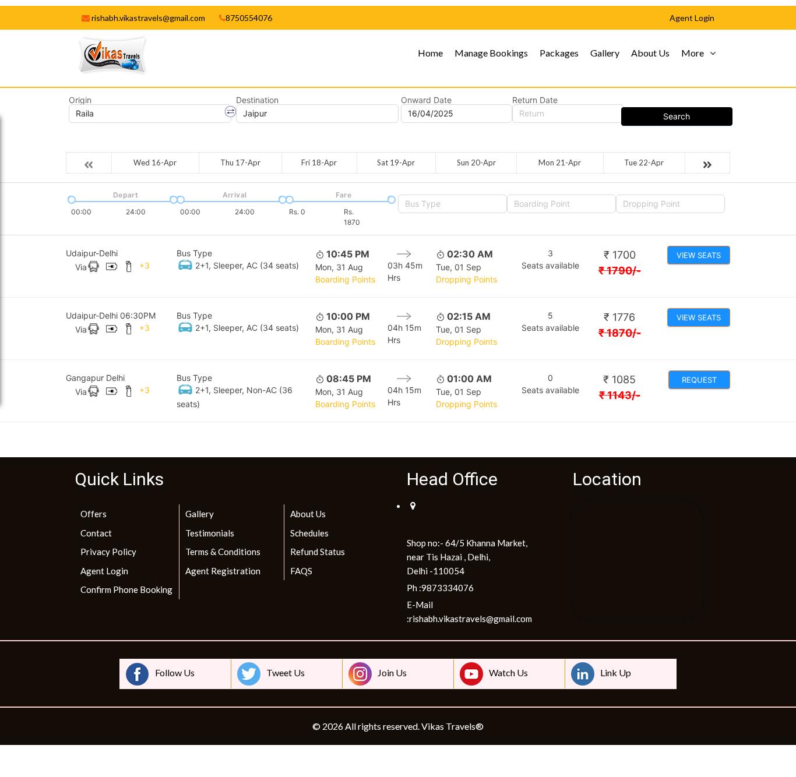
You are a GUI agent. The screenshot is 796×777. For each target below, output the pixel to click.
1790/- (619, 270)
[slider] (70, 199)
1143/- (619, 395)
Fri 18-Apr (319, 162)
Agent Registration (222, 571)
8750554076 (249, 18)
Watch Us (508, 672)
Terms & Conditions (222, 551)
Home (430, 52)
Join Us (392, 672)
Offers (93, 513)
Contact (96, 533)
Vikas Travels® (452, 726)
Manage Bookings (491, 52)
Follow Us (175, 672)
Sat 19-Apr (396, 162)
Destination (257, 100)
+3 (144, 265)
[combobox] (452, 204)
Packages (559, 52)
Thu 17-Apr (240, 162)
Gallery (604, 52)
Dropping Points (466, 279)
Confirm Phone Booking (126, 589)
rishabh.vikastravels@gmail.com (147, 18)
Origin (80, 100)
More (692, 52)
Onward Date (426, 100)
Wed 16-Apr (155, 162)
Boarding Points (345, 279)
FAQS (301, 571)
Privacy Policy (108, 551)
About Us (650, 52)
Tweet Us (285, 672)
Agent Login (104, 571)
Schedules (309, 533)
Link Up (615, 672)
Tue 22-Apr (644, 162)
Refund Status (317, 551)
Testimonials (209, 533)
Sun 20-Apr (476, 162)
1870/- (619, 333)
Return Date (535, 100)
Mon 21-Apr (559, 162)
